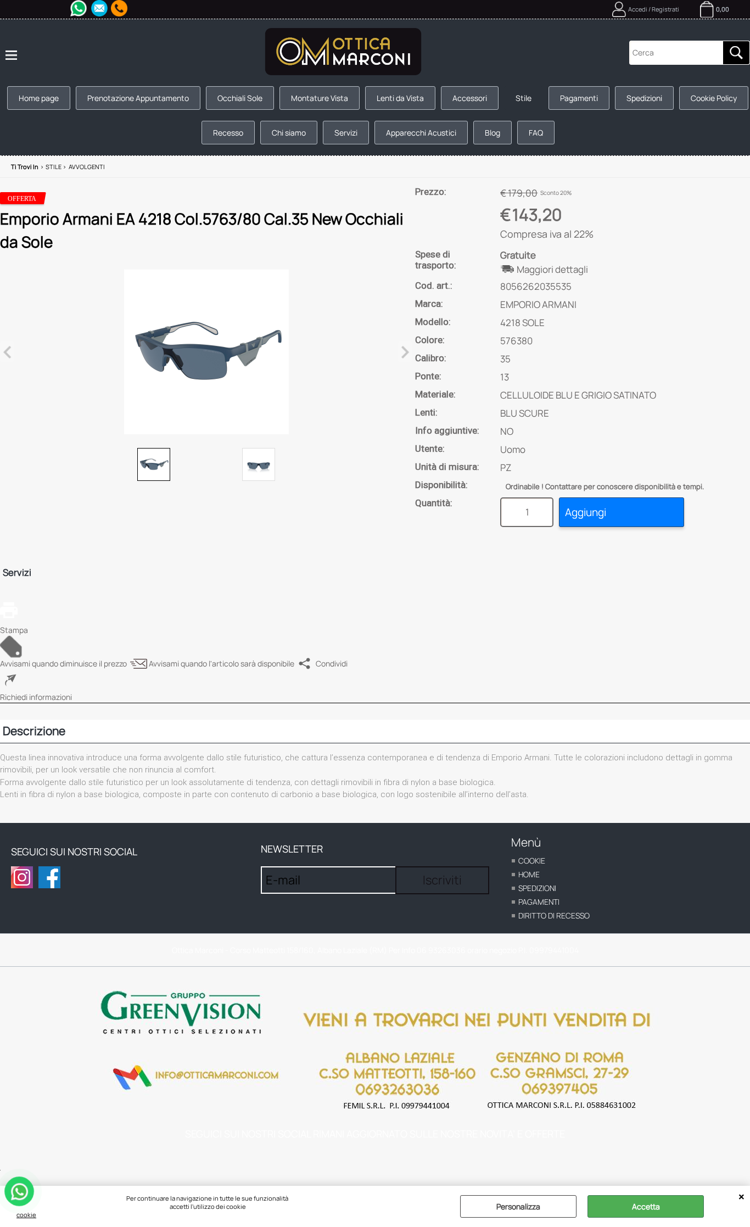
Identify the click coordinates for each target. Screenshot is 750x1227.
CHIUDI (741, 1196)
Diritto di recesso (554, 915)
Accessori (469, 98)
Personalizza (518, 1206)
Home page (39, 98)
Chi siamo (289, 132)
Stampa (14, 630)
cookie (26, 1215)
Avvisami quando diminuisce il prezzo (63, 663)
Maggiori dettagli (552, 269)
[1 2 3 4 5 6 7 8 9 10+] (529, 512)
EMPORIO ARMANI (538, 304)
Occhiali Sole (239, 98)
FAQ (536, 132)
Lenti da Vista (400, 98)
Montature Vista (319, 98)
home (529, 874)
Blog (492, 132)
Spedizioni (644, 98)
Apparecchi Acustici (421, 132)
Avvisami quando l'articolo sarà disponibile (221, 663)
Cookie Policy (714, 98)
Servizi (345, 132)
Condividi (332, 663)
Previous (7, 351)
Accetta (646, 1206)
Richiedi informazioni (36, 697)
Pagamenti (579, 98)
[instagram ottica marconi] (22, 877)
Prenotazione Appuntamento (138, 98)
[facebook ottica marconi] (49, 877)
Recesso (228, 132)
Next (405, 351)
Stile (523, 98)
